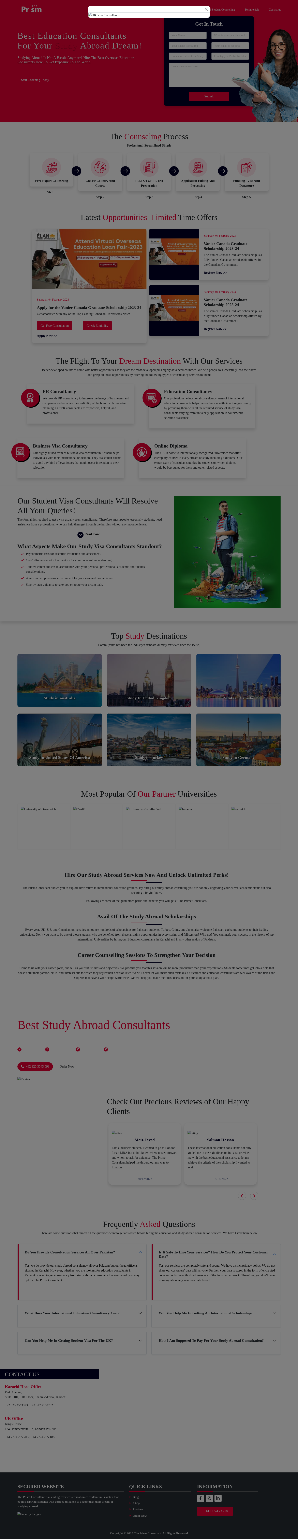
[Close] (206, 9)
